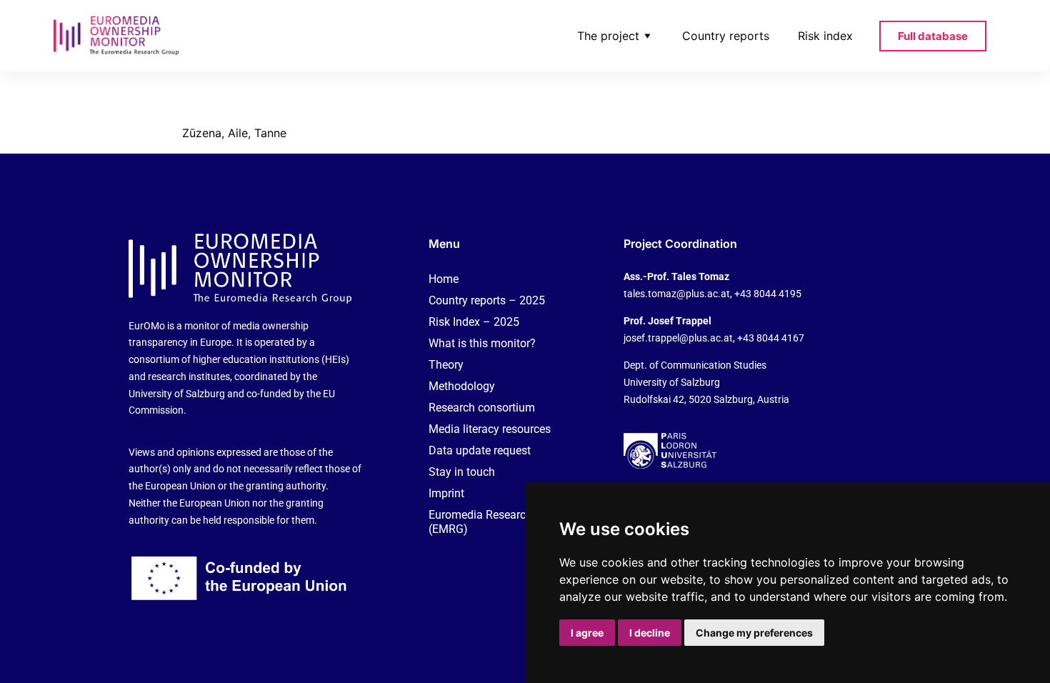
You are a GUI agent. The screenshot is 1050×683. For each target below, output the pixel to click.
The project (608, 36)
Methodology (462, 386)
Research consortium (482, 407)
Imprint (446, 493)
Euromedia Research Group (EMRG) (497, 522)
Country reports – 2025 (487, 300)
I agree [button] (587, 633)
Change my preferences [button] (754, 633)
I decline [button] (649, 633)
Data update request (480, 450)
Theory (446, 365)
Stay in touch (462, 472)
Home (444, 279)
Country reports (725, 36)
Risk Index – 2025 (474, 322)
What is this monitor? (482, 343)
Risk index (825, 36)
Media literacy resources (490, 429)
